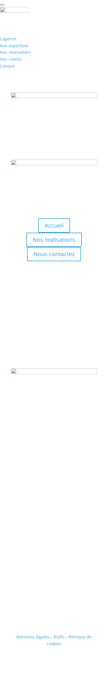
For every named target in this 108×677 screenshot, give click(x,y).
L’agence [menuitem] (8, 38)
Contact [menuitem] (7, 66)
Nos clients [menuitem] (10, 59)
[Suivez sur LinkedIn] (60, 507)
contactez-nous (54, 352)
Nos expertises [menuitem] (14, 45)
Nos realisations (54, 240)
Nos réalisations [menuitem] (15, 52)
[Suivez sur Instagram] (48, 507)
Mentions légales (32, 637)
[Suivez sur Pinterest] (71, 507)
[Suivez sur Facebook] (36, 507)
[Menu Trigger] (2, 5)
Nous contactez (54, 254)
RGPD (59, 637)
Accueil (54, 225)
